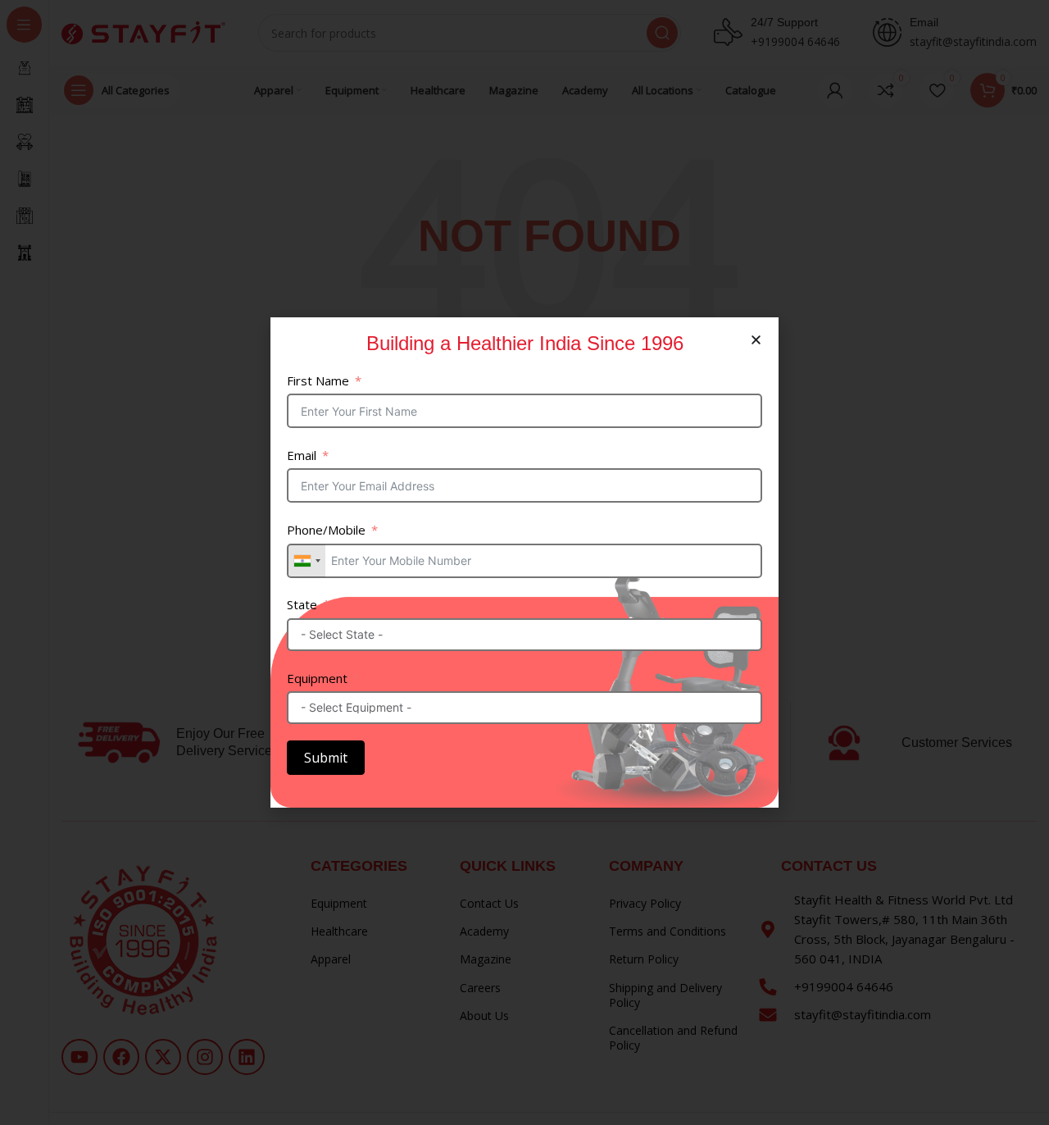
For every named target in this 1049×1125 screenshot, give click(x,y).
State (302, 604)
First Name (318, 380)
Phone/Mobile (326, 530)
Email (301, 455)
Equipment (317, 678)
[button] (756, 340)
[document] (524, 562)
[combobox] (306, 560)
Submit (325, 758)
